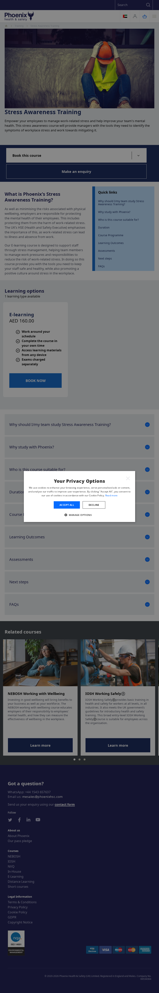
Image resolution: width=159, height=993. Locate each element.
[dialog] (79, 496)
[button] (79, 514)
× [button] (127, 478)
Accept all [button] (67, 504)
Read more (111, 495)
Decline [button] (94, 504)
